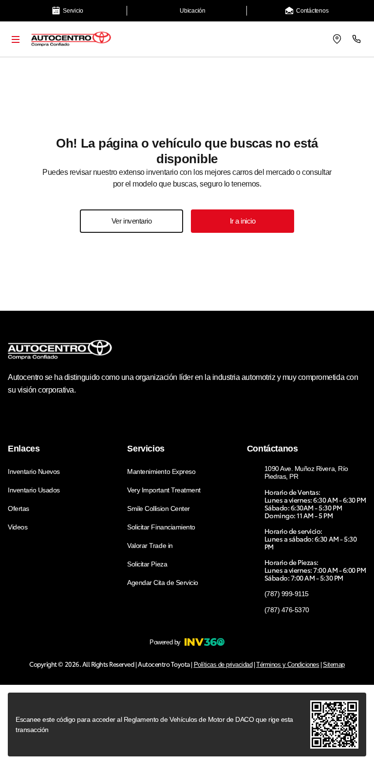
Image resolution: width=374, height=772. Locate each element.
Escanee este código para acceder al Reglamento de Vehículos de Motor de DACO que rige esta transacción (154, 725)
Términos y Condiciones (287, 664)
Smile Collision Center (158, 508)
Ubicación (193, 10)
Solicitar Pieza (147, 564)
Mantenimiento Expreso (161, 471)
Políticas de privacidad (223, 664)
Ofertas (18, 508)
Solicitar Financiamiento (161, 527)
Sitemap (334, 664)
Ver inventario (131, 221)
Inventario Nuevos (34, 471)
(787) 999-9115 (286, 594)
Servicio (73, 10)
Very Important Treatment (163, 490)
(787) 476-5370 (286, 610)
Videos (17, 527)
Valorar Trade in (149, 545)
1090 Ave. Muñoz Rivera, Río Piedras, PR (306, 472)
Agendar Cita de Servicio (162, 582)
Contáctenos (312, 10)
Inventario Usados (34, 490)
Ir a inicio (243, 221)
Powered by (165, 642)
